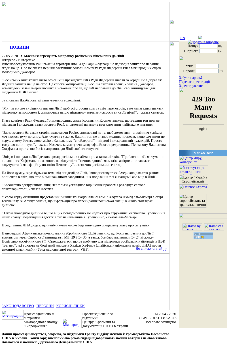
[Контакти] (200, 38)
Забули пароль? (190, 78)
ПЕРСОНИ (45, 306)
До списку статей (149, 248)
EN (182, 38)
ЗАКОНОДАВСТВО (18, 306)
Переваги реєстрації (194, 82)
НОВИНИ (19, 47)
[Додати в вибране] (203, 42)
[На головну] (213, 38)
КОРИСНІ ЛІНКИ (70, 306)
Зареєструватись (191, 86)
